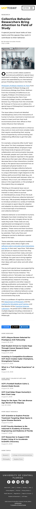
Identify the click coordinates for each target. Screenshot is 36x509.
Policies (18, 490)
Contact (19, 487)
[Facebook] (8, 482)
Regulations (17, 493)
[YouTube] (22, 482)
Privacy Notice (26, 490)
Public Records (8, 493)
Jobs (30, 487)
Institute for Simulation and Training (15, 304)
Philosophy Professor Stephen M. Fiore (16, 86)
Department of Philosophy (14, 302)
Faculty (25, 487)
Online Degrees (10, 490)
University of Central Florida (18, 476)
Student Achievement (14, 496)
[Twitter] (13, 482)
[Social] (18, 482)
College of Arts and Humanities (22, 455)
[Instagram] (27, 482)
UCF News (24, 496)
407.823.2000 (18, 503)
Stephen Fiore (18, 459)
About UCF (7, 487)
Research (6, 455)
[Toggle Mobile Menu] (34, 2)
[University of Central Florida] (15, 2)
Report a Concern (26, 493)
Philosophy (6, 459)
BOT (13, 487)
